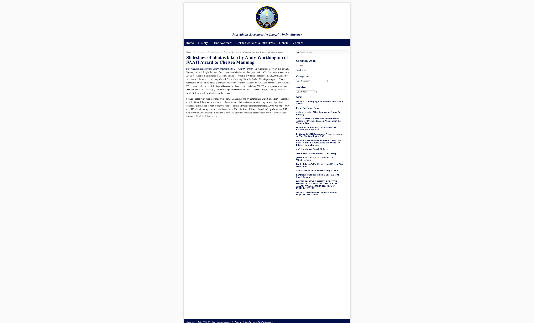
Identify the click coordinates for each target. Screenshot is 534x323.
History (203, 43)
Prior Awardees (222, 43)
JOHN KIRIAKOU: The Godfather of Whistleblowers (314, 158)
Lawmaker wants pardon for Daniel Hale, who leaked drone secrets (318, 176)
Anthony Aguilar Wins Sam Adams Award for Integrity (318, 113)
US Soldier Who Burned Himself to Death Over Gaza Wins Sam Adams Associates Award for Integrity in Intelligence (319, 143)
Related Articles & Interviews (256, 43)
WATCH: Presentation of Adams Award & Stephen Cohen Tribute (316, 193)
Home (190, 43)
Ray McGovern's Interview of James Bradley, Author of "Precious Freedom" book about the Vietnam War (318, 121)
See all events (301, 70)
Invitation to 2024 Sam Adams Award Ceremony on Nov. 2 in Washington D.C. (319, 135)
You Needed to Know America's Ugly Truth (317, 170)
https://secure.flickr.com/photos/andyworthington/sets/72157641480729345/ (219, 68)
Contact (298, 43)
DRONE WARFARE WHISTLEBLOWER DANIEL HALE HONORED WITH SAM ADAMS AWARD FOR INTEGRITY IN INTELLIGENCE (317, 185)
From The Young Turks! (307, 108)
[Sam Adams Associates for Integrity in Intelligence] (267, 28)
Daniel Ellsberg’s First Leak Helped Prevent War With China (319, 165)
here (216, 116)
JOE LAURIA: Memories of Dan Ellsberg (316, 153)
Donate (283, 43)
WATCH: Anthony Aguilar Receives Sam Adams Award (319, 102)
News (210, 52)
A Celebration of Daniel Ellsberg (312, 149)
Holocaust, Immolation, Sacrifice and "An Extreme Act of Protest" (316, 128)
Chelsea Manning (199, 52)
